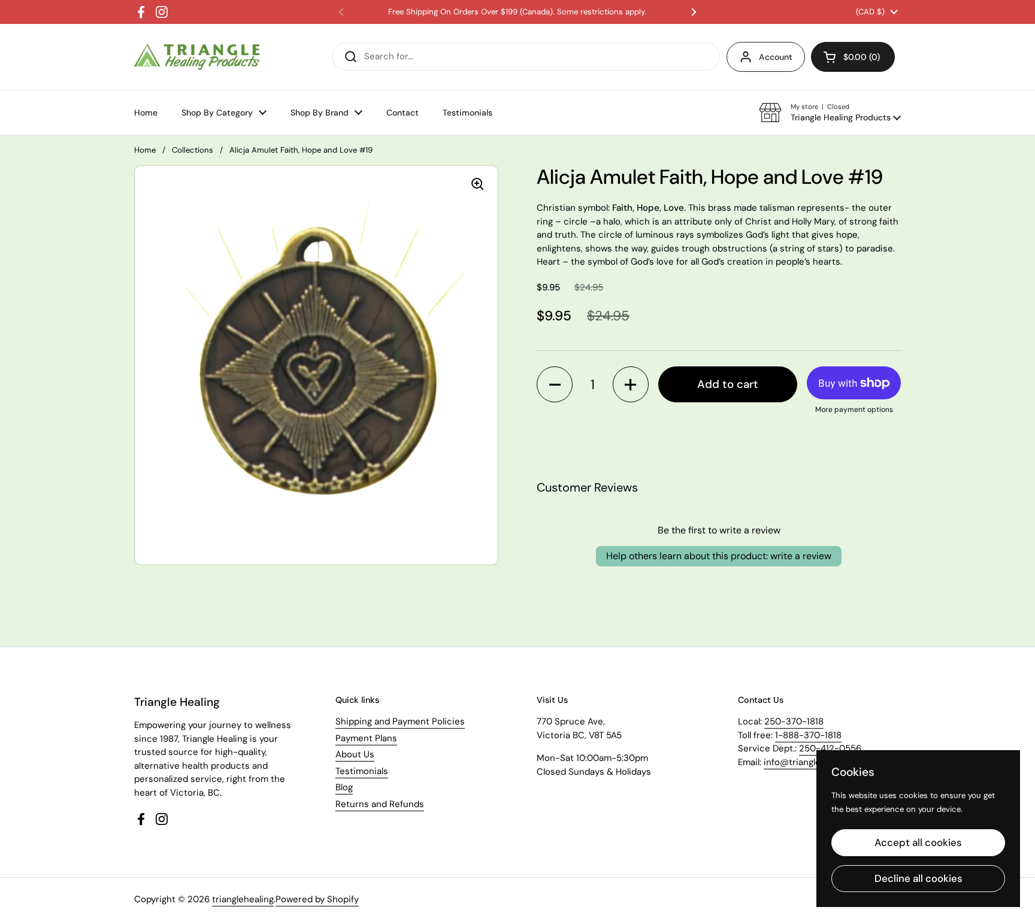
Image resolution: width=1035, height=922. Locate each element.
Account (775, 56)
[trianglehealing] (196, 57)
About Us (354, 754)
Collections (192, 150)
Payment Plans (366, 738)
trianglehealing (243, 899)
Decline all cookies (918, 878)
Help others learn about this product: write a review (718, 556)
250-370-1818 (794, 721)
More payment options (854, 409)
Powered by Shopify (317, 899)
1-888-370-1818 (808, 735)
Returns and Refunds (379, 804)
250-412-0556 (830, 748)
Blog (344, 787)
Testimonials (361, 771)
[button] (830, 112)
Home (145, 150)
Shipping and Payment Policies (400, 721)
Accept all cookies (918, 842)
